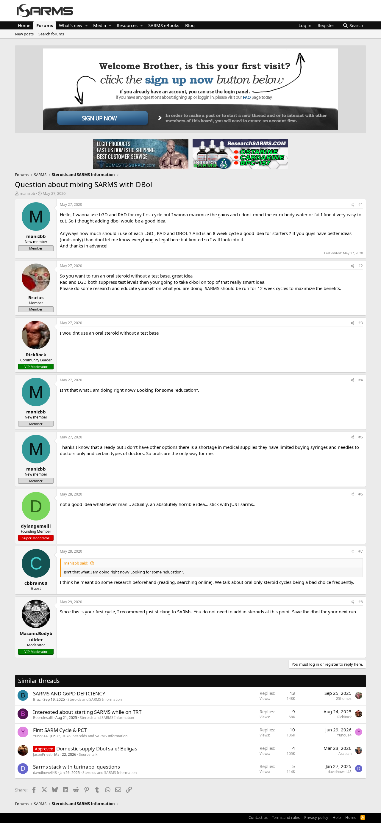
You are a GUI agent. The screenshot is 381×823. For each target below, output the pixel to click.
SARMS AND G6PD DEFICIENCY (69, 693)
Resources (127, 25)
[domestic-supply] (140, 154)
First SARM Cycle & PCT (60, 730)
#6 (360, 494)
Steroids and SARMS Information (95, 699)
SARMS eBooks (163, 25)
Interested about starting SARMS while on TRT (87, 711)
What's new (70, 25)
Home (24, 25)
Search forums (51, 34)
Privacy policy (316, 817)
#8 (360, 601)
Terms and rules (286, 817)
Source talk (88, 754)
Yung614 (40, 736)
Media (99, 25)
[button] (86, 25)
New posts (24, 34)
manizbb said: (76, 563)
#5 (360, 437)
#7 (360, 551)
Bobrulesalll (43, 717)
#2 (360, 265)
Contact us (258, 817)
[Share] (352, 204)
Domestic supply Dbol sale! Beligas (96, 748)
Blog (190, 25)
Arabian (345, 753)
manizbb (27, 193)
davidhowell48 (45, 772)
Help (336, 817)
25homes (344, 698)
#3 (360, 322)
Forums (44, 25)
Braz (37, 699)
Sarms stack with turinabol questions (76, 766)
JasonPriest (42, 754)
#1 (360, 204)
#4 (360, 380)
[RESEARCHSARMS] (239, 154)
